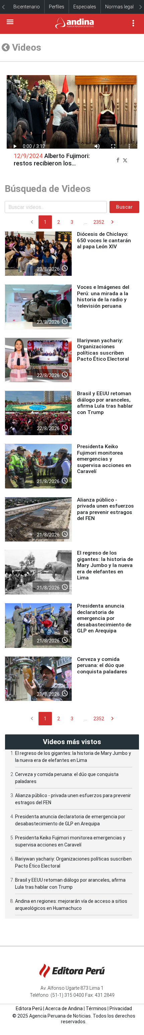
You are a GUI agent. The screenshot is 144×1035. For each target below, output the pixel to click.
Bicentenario (26, 6)
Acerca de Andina (64, 1008)
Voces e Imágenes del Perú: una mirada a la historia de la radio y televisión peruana (103, 296)
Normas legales (122, 6)
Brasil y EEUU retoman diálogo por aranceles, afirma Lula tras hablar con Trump (105, 403)
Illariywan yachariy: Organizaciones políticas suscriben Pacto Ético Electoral (103, 350)
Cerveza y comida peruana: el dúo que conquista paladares (102, 665)
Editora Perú (29, 1008)
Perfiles (56, 6)
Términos (96, 1008)
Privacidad (121, 1008)
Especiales (84, 6)
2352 (98, 222)
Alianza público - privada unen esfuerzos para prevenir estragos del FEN (105, 509)
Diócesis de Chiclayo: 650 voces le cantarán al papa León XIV (104, 240)
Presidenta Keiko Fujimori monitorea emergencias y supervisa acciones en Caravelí (104, 459)
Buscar (124, 207)
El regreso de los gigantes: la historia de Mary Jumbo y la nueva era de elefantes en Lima (105, 565)
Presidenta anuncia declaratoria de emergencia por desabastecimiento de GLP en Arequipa (104, 618)
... (85, 222)
